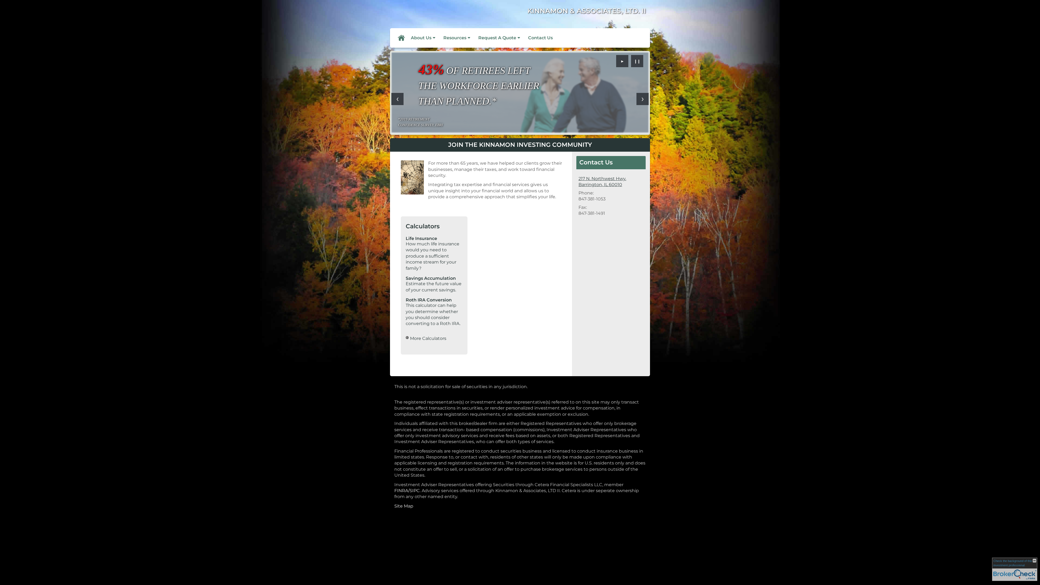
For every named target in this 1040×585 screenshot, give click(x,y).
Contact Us (540, 37)
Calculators (423, 226)
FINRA (401, 490)
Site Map (403, 506)
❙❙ (637, 61)
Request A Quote (497, 37)
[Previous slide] (397, 99)
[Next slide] (642, 99)
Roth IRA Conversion (429, 300)
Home (401, 38)
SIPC (415, 490)
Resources (454, 37)
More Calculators (428, 338)
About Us (421, 37)
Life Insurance (421, 238)
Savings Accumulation (431, 278)
